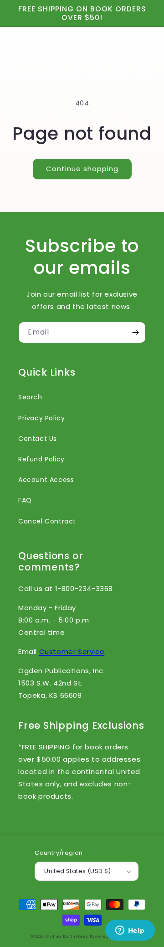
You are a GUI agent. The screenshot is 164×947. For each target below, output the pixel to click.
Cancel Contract (47, 521)
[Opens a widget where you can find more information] (130, 931)
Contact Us (37, 438)
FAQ (25, 500)
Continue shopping (82, 168)
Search (30, 397)
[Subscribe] (135, 332)
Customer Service (72, 651)
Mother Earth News (67, 936)
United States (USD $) (77, 871)
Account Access (46, 479)
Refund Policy (41, 459)
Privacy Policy (41, 418)
